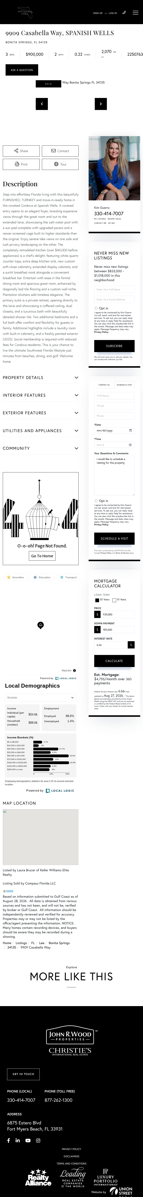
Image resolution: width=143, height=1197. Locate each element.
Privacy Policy (101, 332)
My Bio (111, 223)
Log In (113, 13)
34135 (11, 947)
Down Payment (104, 623)
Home (7, 943)
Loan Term (102, 594)
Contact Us (103, 385)
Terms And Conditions (71, 1163)
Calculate (114, 661)
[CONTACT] (22, 70)
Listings (21, 943)
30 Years (104, 599)
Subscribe (114, 346)
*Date (97, 424)
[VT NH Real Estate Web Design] (121, 1192)
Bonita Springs (59, 943)
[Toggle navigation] (135, 12)
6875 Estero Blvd (35, 1126)
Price (97, 608)
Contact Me (100, 223)
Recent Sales (114, 219)
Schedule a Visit (124, 385)
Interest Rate (103, 638)
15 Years (121, 599)
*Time (97, 439)
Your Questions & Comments (111, 453)
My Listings (100, 219)
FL (33, 943)
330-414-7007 (124, 12)
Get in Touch (23, 1074)
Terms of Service (122, 553)
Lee (42, 943)
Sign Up (97, 13)
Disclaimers (71, 1156)
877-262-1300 (58, 1100)
